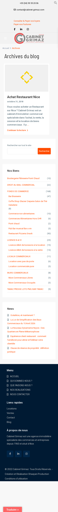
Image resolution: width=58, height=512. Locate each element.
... (28, 124)
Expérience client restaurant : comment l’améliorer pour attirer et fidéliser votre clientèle (26, 340)
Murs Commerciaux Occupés (22, 282)
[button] (55, 2)
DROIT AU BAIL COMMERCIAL (21, 185)
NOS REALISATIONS (20, 390)
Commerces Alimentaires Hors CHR (25, 218)
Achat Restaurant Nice (23, 97)
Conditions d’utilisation (16, 478)
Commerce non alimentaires (21, 213)
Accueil (5, 48)
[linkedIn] (21, 29)
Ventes (10, 413)
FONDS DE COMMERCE (18, 191)
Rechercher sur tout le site (19, 145)
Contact (11, 417)
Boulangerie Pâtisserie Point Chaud (23, 178)
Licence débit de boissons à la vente (26, 250)
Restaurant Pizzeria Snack (21, 233)
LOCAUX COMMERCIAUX (18, 256)
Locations (12, 408)
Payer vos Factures (22, 24)
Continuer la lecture (16, 130)
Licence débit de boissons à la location (27, 245)
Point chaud (14, 223)
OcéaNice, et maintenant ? (22, 315)
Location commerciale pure (21, 266)
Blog (9, 422)
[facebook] (14, 29)
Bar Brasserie (15, 196)
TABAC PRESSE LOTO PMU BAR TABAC (25, 289)
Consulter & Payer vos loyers (27, 21)
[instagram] (27, 29)
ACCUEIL (14, 376)
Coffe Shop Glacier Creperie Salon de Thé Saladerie (28, 203)
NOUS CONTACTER (20, 394)
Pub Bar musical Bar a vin (20, 228)
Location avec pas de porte (21, 261)
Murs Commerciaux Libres (21, 278)
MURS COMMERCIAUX (17, 273)
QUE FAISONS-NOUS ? (21, 385)
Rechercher (44, 151)
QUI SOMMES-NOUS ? (21, 381)
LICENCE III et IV (14, 240)
